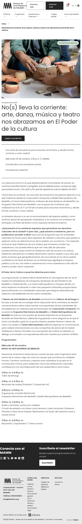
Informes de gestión (32, 495)
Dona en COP (52, 5)
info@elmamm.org (11, 499)
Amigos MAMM (54, 15)
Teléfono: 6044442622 (12, 496)
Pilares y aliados (30, 504)
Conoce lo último (59, 483)
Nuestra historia (30, 490)
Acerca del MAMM (71, 14)
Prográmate (19, 14)
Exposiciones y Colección (34, 15)
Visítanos (6, 14)
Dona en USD (34, 5)
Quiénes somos (30, 485)
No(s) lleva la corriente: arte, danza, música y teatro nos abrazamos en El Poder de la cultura (38, 29)
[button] (74, 5)
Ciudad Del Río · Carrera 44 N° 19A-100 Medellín (13, 490)
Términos (49, 519)
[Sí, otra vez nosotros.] (73, 519)
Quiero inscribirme (13, 138)
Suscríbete (47, 462)
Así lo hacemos (31, 499)
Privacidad (58, 519)
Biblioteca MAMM (45, 488)
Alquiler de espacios (45, 483)
